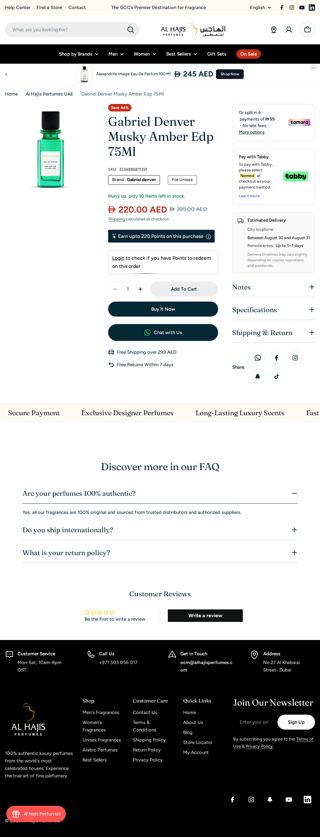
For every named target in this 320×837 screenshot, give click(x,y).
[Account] (288, 29)
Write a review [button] (205, 615)
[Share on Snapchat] (257, 376)
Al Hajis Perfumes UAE (49, 94)
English (257, 7)
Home (11, 94)
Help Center (17, 7)
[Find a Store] (274, 29)
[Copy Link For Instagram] (295, 357)
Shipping (116, 218)
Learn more (249, 196)
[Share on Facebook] (276, 357)
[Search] (130, 29)
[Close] (6, 74)
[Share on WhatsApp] (257, 357)
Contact (77, 7)
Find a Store (49, 7)
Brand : (134, 179)
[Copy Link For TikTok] (276, 376)
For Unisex (182, 179)
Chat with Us (168, 332)
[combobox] (72, 29)
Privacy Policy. (260, 746)
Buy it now (163, 309)
